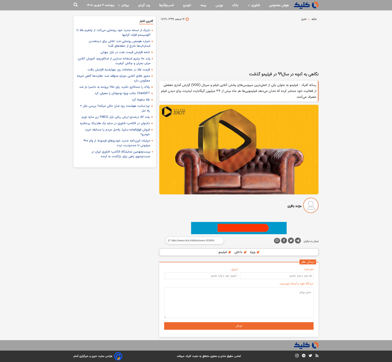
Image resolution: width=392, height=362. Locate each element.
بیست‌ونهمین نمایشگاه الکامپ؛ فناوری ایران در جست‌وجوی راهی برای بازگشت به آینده (120, 154)
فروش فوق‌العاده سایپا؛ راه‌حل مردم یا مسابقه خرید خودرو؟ (117, 132)
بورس (219, 5)
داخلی (238, 252)
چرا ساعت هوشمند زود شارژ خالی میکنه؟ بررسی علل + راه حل (115, 108)
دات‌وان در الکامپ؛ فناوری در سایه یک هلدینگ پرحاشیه (115, 123)
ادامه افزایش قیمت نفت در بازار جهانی (125, 52)
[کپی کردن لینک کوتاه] (193, 240)
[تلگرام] (298, 241)
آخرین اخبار (146, 21)
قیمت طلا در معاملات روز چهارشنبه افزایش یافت (119, 69)
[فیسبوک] (284, 241)
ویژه (253, 252)
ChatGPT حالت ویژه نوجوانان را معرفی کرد (122, 93)
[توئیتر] (291, 241)
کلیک (188, 356)
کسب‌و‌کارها (166, 5)
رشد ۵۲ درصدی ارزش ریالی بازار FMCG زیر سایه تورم (116, 117)
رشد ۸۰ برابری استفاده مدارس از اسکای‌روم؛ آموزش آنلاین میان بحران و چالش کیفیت (114, 61)
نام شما (309, 269)
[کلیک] (306, 5)
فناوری (255, 5)
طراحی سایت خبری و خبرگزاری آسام (93, 356)
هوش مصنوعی (279, 5)
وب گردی (144, 5)
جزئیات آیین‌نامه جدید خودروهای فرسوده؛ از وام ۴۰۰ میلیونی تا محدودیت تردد (117, 143)
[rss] (316, 356)
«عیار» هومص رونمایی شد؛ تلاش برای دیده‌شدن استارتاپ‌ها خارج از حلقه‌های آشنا (119, 43)
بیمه (203, 5)
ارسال (239, 326)
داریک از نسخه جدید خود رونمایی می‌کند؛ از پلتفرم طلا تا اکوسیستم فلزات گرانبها (113, 32)
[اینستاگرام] (297, 356)
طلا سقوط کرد (141, 99)
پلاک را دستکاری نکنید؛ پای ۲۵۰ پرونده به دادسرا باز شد (114, 87)
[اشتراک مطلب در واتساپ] (277, 241)
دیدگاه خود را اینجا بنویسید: (297, 284)
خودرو (187, 5)
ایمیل (234, 269)
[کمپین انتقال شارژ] (238, 228)
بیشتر (124, 5)
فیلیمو (223, 252)
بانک (235, 5)
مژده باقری (294, 206)
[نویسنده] (310, 206)
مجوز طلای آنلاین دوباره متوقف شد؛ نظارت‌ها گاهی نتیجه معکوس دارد (113, 78)
